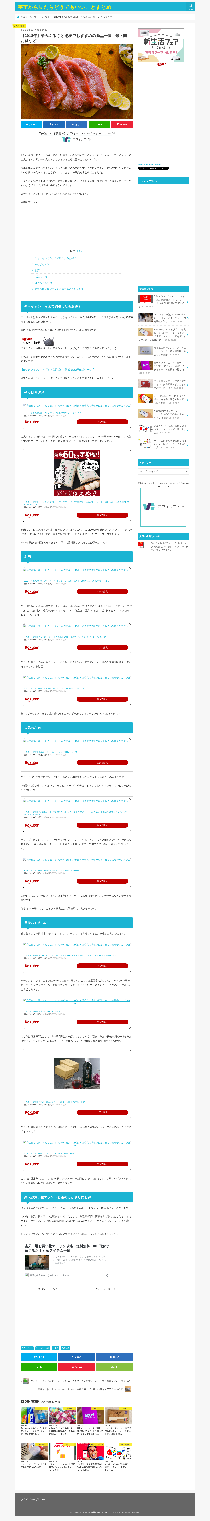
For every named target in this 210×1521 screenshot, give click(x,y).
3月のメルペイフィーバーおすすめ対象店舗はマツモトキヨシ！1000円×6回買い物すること (161, 301)
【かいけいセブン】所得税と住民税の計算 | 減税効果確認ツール (56, 369)
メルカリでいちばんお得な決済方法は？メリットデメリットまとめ (170, 429)
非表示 (79, 251)
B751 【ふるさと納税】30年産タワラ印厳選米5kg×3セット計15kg (51, 413)
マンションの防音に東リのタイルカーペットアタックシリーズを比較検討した (170, 317)
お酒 (35, 270)
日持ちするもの (41, 282)
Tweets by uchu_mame (149, 164)
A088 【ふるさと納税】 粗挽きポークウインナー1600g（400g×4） (52, 870)
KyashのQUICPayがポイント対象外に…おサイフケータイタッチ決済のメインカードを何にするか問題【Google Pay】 (162, 334)
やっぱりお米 (40, 264)
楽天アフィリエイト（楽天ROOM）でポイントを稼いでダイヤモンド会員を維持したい (162, 368)
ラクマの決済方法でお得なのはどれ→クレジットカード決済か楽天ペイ (170, 444)
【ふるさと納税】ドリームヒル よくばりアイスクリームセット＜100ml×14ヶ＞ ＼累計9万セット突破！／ (69, 955)
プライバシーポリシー (33, 1499)
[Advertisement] (77, 225)
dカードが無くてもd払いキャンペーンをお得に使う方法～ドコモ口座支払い (170, 399)
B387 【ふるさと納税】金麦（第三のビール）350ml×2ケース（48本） (53, 688)
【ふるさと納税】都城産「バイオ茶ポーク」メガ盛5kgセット (49, 752)
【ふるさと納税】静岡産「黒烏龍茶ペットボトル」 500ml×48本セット (53, 1102)
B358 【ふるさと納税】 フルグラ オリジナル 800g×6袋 (48, 1153)
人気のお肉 (39, 276)
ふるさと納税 (43, 1348)
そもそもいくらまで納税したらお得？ (53, 258)
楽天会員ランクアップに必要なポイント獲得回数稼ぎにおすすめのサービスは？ (170, 384)
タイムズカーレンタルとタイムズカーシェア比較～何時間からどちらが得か (170, 351)
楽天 (56, 1348)
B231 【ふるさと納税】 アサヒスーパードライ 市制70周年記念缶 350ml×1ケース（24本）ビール (65, 581)
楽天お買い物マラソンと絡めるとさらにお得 (57, 289)
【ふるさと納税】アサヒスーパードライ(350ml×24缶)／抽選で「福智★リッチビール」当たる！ (64, 637)
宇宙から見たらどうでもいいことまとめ (64, 7)
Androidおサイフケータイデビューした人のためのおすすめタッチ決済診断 (170, 414)
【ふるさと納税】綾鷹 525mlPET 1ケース (41, 1011)
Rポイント (28, 1348)
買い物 (66, 1348)
